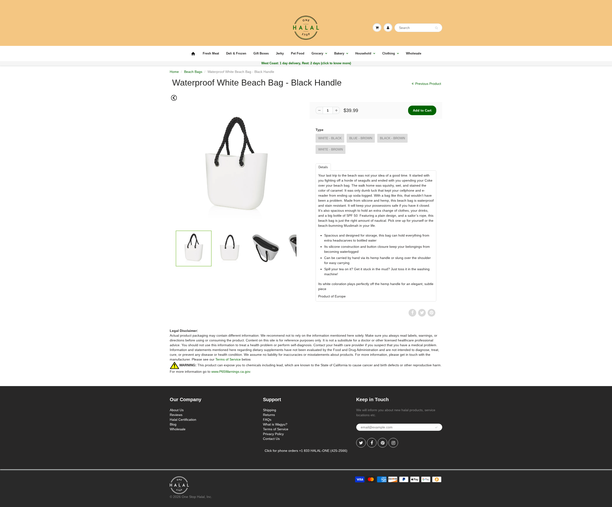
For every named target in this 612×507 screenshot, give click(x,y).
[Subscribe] (436, 427)
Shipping (269, 410)
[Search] (436, 28)
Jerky (280, 53)
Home (174, 72)
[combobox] (418, 27)
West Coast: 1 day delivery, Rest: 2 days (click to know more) (306, 63)
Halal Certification (183, 419)
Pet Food (297, 53)
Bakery (339, 53)
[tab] (323, 166)
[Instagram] (393, 443)
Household (363, 53)
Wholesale (413, 53)
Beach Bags (193, 72)
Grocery (317, 53)
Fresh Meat (211, 53)
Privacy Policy (273, 434)
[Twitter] (361, 443)
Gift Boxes (261, 53)
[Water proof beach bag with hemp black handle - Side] (236, 167)
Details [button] (323, 167)
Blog (173, 424)
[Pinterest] (382, 443)
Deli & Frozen (236, 53)
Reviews (176, 415)
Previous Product (427, 84)
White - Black (330, 138)
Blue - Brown (360, 138)
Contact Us (271, 439)
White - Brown (330, 149)
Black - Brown (392, 138)
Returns (269, 415)
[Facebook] (372, 443)
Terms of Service (228, 359)
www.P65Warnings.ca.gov (230, 371)
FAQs (267, 419)
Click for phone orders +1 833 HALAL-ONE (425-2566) (306, 451)
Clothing (388, 53)
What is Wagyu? (275, 424)
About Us (177, 410)
